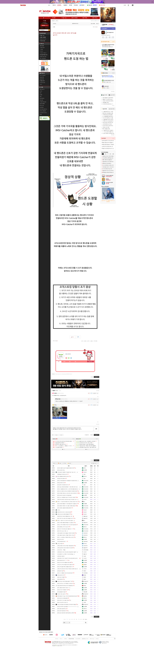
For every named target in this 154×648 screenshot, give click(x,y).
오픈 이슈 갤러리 (42, 75)
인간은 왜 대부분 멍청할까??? (63, 514)
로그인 (125, 5)
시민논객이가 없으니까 (62, 602)
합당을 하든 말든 (61, 591)
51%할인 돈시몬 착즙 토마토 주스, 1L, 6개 (108, 148)
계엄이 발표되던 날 (61, 608)
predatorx (85, 564)
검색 (49, 30)
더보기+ (73, 438)
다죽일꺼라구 (86, 581)
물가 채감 (60, 570)
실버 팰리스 (42, 107)
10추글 (65, 463)
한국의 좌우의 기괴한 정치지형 (64, 512)
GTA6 (41, 114)
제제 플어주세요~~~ (62, 541)
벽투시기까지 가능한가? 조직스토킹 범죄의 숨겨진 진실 (68, 558)
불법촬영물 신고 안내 (85, 638)
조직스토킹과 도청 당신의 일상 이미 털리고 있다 (67, 499)
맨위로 (92, 434)
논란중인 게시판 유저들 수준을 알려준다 (65, 545)
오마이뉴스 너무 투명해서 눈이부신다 (65, 583)
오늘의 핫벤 (42, 77)
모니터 (41, 51)
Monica (85, 585)
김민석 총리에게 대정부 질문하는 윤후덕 (65, 612)
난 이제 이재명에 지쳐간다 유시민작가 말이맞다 (66, 524)
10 (83, 619)
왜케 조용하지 (61, 556)
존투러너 (85, 476)
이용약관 (65, 638)
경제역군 (60, 579)
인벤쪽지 (66, 358)
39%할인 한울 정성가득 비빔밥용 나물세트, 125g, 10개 (108, 142)
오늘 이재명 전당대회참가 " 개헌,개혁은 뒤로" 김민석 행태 (68, 486)
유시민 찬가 (60, 539)
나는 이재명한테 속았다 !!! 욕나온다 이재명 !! (66, 497)
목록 (93, 26)
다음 (86, 619)
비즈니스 (61, 638)
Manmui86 (85, 591)
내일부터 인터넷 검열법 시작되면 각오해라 (66, 533)
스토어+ (113, 41)
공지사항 (97, 638)
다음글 (56, 434)
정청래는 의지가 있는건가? (63, 526)
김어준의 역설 (61, 470)
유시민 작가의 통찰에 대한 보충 (64, 562)
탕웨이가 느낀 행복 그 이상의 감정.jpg (65, 554)
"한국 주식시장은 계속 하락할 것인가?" (65, 518)
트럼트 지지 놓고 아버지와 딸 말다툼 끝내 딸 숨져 (67, 596)
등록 (96, 428)
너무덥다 (60, 543)
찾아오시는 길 (92, 638)
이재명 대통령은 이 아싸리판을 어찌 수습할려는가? (67, 503)
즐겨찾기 (70, 463)
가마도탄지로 (86, 480)
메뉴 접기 (90, 361)
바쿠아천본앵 (86, 549)
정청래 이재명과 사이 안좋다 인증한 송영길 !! (66, 505)
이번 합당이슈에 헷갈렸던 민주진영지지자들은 (66, 604)
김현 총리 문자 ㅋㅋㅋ (62, 560)
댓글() (96, 26)
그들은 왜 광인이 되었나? (63, 587)
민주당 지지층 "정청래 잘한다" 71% (64, 581)
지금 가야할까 (61, 577)
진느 (84, 501)
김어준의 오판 (61, 482)
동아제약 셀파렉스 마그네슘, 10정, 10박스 (108, 140)
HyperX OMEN (42, 103)
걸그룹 (41, 94)
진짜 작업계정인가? (62, 610)
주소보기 (53, 20)
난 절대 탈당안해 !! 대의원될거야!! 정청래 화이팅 (67, 480)
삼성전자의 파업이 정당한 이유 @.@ (65, 547)
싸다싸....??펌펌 (61, 549)
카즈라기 (85, 472)
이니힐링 (69, 358)
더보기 (71, 358)
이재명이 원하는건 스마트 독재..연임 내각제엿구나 (67, 493)
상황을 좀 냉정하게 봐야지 (63, 476)
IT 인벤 (44, 20)
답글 (97, 396)
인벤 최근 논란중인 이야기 (95, 20)
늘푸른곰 (85, 596)
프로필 (64, 361)
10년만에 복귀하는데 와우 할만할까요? (65, 585)
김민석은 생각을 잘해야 (62, 598)
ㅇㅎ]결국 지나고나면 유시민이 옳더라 (65, 520)
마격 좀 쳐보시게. (62, 474)
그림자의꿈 (85, 541)
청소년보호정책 (78, 638)
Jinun (84, 474)
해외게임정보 (42, 98)
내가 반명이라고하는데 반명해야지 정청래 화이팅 (67, 491)
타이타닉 (85, 543)
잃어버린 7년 (60, 575)
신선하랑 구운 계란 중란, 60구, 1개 (107, 146)
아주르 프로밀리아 (43, 110)
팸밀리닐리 (85, 516)
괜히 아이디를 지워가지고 (63, 484)
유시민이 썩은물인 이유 (62, 589)
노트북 (41, 49)
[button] (62, 449)
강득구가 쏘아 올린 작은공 (63, 600)
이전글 (61, 434)
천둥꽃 (85, 575)
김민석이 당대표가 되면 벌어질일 (64, 495)
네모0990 (85, 470)
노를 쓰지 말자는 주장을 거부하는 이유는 (65, 535)
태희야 (85, 570)
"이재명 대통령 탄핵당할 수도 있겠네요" (65, 522)
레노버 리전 (42, 105)
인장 (58, 361)
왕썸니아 (85, 554)
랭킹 (70, 361)
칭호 (75, 361)
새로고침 (97, 390)
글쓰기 (96, 460)
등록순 (57, 390)
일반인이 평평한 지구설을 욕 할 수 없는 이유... (66, 472)
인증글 (60, 463)
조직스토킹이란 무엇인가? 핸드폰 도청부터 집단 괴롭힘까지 (69, 568)
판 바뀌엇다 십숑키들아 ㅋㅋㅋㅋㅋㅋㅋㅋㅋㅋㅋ (67, 606)
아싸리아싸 (85, 533)
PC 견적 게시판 (42, 82)
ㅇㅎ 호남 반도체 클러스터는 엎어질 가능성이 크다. (67, 501)
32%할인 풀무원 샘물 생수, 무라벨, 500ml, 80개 (108, 144)
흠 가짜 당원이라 (61, 478)
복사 (57, 20)
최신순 (60, 390)
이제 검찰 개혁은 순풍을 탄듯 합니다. (65, 566)
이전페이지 (87, 434)
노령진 (85, 556)
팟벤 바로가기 (42, 89)
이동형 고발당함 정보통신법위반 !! (64, 507)
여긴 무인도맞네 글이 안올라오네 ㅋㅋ (65, 528)
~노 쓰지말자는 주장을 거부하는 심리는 (65, 537)
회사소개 (56, 638)
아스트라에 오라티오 (43, 112)
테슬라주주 (85, 518)
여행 (40, 96)
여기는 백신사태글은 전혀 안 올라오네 (65, 564)
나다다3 (54, 23)
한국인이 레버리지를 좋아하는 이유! (64, 516)
